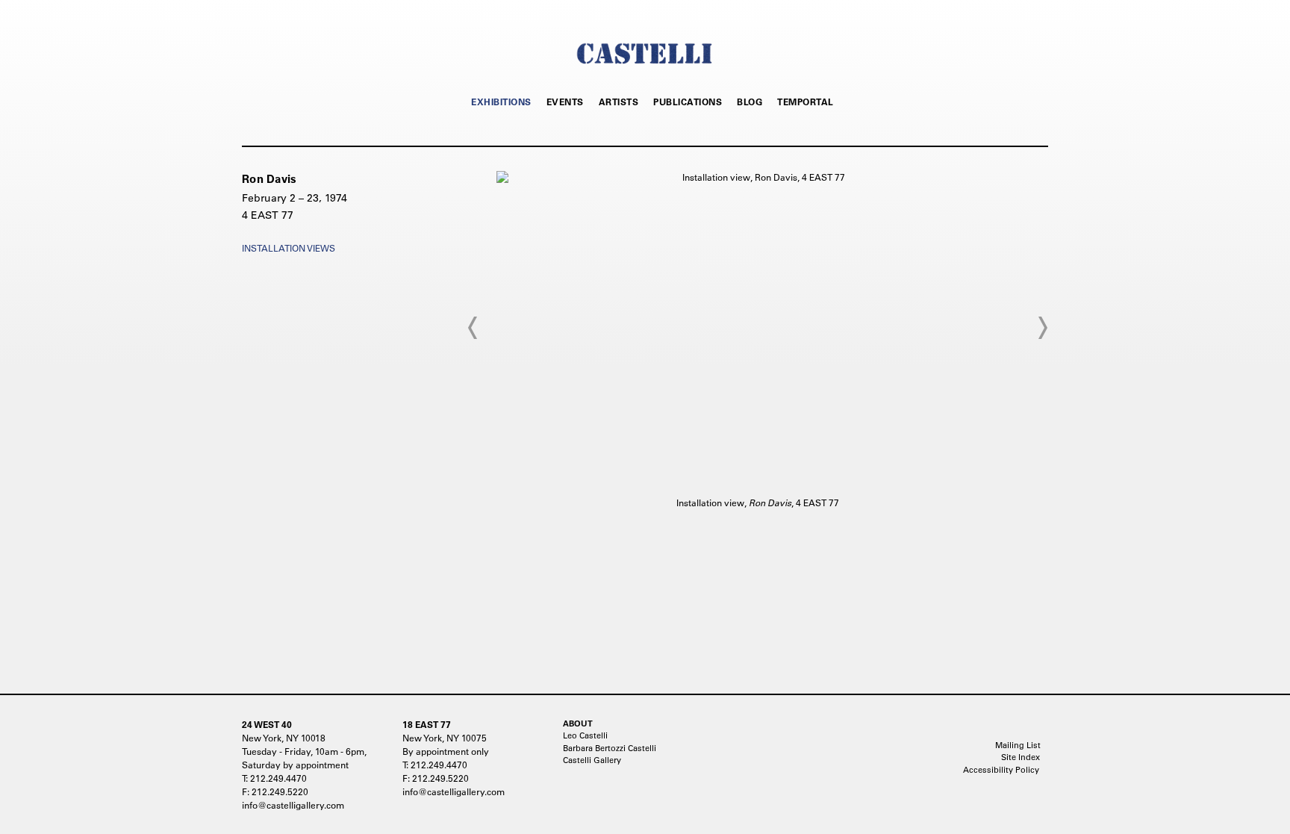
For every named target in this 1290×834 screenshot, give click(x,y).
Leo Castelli (585, 735)
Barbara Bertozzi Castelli (609, 748)
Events (565, 102)
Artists (619, 102)
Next (1042, 328)
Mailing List (1018, 745)
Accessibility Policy (1001, 770)
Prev (473, 328)
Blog (749, 102)
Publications (687, 102)
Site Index (1020, 757)
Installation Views (288, 248)
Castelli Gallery (592, 760)
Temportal (805, 102)
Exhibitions (501, 102)
